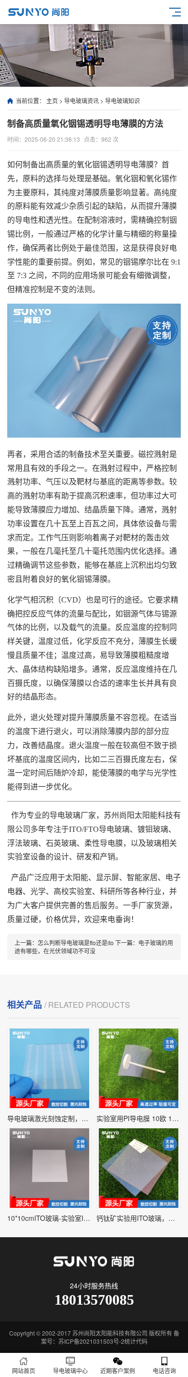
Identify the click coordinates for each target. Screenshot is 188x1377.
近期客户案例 (117, 1370)
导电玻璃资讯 (81, 100)
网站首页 (23, 1370)
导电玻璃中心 (70, 1370)
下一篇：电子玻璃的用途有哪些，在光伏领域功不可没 (93, 946)
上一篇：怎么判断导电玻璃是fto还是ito (64, 942)
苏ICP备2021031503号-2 (91, 1341)
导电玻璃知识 (122, 100)
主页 (52, 100)
